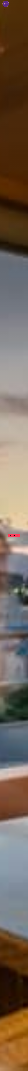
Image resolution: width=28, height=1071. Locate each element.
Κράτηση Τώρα (14, 535)
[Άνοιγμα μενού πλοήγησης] (25, 5)
